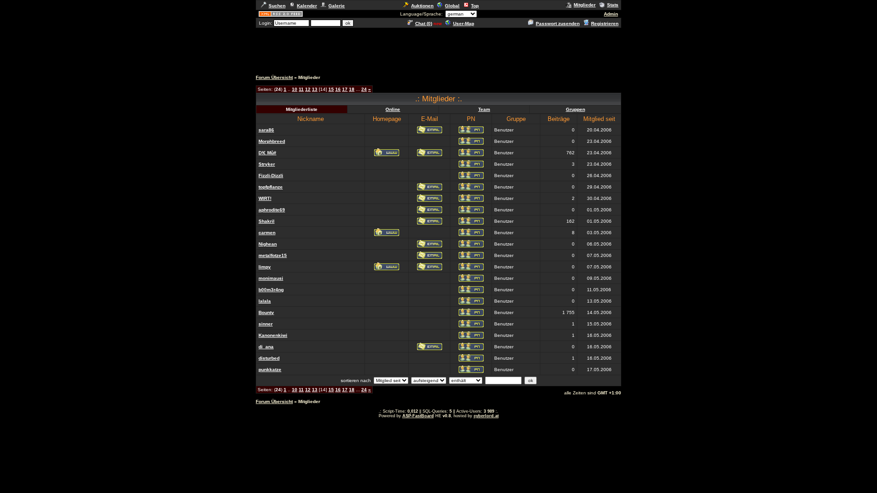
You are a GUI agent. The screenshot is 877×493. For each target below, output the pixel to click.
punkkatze (270, 369)
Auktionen (422, 5)
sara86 (266, 129)
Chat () (423, 23)
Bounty (266, 312)
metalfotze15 (273, 255)
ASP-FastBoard (418, 416)
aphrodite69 (272, 209)
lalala (265, 301)
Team (484, 109)
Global (452, 5)
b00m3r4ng (271, 289)
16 (338, 89)
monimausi (271, 278)
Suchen (277, 5)
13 (314, 89)
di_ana (266, 346)
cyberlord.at (486, 416)
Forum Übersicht (274, 77)
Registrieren (604, 23)
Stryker (267, 164)
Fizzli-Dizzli (271, 175)
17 (345, 89)
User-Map (463, 23)
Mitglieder (585, 4)
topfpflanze (271, 186)
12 (308, 89)
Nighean (268, 243)
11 (301, 89)
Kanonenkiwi (273, 335)
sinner (266, 323)
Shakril (267, 221)
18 (351, 89)
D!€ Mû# (267, 152)
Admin (611, 13)
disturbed (269, 358)
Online (393, 109)
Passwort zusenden (558, 23)
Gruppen (575, 109)
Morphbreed (272, 141)
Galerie (336, 5)
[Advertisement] (438, 49)
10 (294, 89)
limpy (265, 266)
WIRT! (265, 198)
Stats (612, 4)
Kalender (307, 5)
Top (475, 5)
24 (364, 89)
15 (331, 89)
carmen (267, 232)
